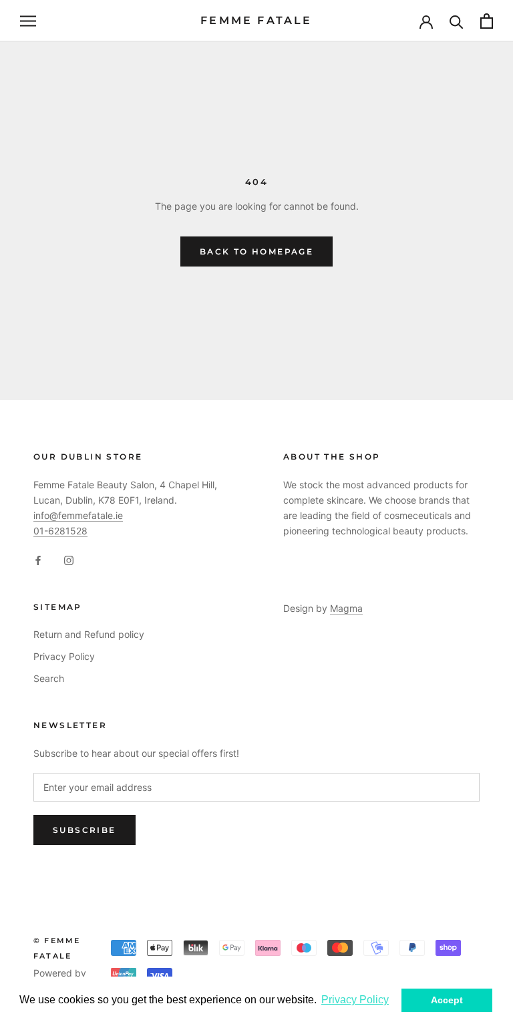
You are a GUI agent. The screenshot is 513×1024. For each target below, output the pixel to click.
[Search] (457, 21)
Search (48, 678)
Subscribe (84, 830)
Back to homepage (256, 251)
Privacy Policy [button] (355, 999)
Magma (346, 608)
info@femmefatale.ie (78, 515)
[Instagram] (68, 559)
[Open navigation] (28, 21)
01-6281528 (60, 530)
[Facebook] (38, 559)
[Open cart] (486, 21)
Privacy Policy (64, 656)
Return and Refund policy (88, 634)
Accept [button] (447, 1000)
